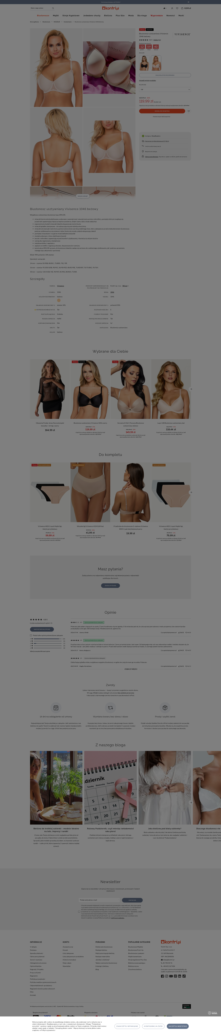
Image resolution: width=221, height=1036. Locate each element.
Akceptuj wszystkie (178, 1026)
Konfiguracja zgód (153, 1026)
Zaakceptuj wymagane (127, 1026)
